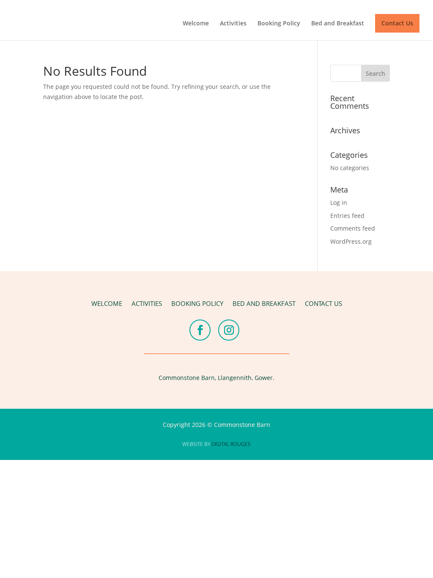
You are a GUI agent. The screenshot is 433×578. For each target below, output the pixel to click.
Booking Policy (279, 23)
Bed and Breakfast (337, 23)
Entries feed (347, 216)
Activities (233, 23)
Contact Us (397, 23)
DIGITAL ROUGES (231, 444)
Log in (338, 202)
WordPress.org (351, 241)
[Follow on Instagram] (228, 330)
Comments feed (352, 228)
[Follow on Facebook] (200, 330)
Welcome (196, 23)
